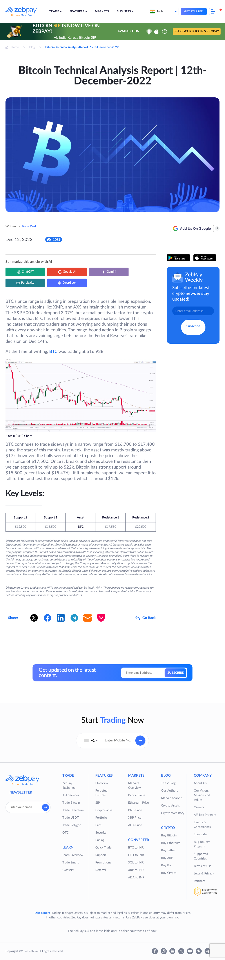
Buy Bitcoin (169, 835)
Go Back (149, 618)
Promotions (103, 862)
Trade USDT (70, 817)
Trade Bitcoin (71, 802)
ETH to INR (136, 855)
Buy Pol (166, 865)
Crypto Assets (170, 805)
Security (100, 832)
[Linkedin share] (61, 618)
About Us (200, 783)
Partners (199, 881)
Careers (199, 807)
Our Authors (169, 790)
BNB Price (135, 810)
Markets (102, 11)
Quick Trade (103, 847)
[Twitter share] (34, 618)
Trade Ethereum (73, 810)
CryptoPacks (103, 810)
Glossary (68, 870)
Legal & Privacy (204, 873)
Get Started (193, 11)
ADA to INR (136, 877)
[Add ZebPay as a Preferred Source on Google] (192, 228)
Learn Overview (72, 855)
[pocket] (101, 618)
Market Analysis (171, 798)
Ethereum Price (138, 802)
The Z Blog (168, 783)
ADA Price (135, 825)
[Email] (88, 618)
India (160, 11)
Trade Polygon (71, 825)
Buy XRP (167, 858)
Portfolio (101, 817)
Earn (98, 825)
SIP (97, 802)
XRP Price (134, 817)
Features (77, 11)
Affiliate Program (205, 814)
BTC (53, 351)
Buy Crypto (168, 872)
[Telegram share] (74, 618)
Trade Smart (70, 862)
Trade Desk (29, 226)
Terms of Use (202, 866)
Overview (101, 783)
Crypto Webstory (172, 813)
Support (100, 855)
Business (124, 11)
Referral (100, 870)
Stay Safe (200, 834)
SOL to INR (136, 862)
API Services (70, 795)
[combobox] (91, 740)
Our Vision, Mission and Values (202, 795)
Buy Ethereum (170, 843)
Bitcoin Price (136, 795)
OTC (65, 832)
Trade (54, 11)
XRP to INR (136, 870)
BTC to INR (136, 847)
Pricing (99, 840)
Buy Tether (168, 850)
